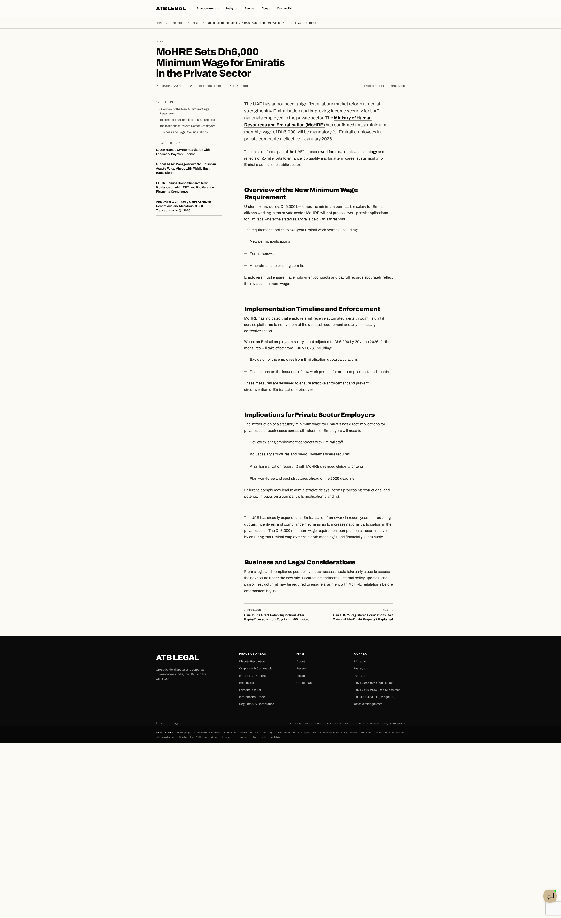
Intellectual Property (252, 675)
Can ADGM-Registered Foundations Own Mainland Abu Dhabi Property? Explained (363, 614)
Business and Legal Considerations (183, 132)
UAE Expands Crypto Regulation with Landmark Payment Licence (183, 152)
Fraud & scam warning (372, 723)
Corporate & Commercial (256, 668)
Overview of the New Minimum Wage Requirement (184, 111)
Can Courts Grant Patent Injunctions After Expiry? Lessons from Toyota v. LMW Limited (277, 614)
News (196, 23)
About (265, 8)
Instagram (361, 668)
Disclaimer (313, 723)
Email (383, 86)
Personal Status (250, 690)
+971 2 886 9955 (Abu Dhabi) (374, 682)
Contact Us (284, 8)
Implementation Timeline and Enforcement (188, 119)
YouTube (360, 675)
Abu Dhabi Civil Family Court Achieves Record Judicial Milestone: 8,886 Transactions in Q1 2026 (183, 206)
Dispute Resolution (252, 661)
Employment (247, 682)
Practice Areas (208, 8)
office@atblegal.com (368, 704)
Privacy (295, 723)
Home (159, 23)
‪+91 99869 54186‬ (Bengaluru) (374, 697)
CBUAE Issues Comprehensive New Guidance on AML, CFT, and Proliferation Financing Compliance (185, 187)
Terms (329, 723)
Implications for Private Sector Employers (187, 126)
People (249, 8)
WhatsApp (398, 86)
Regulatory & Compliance (256, 704)
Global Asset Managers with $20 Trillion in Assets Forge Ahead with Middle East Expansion (186, 168)
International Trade (252, 697)
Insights (231, 8)
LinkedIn (369, 86)
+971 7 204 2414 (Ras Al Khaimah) (378, 690)
